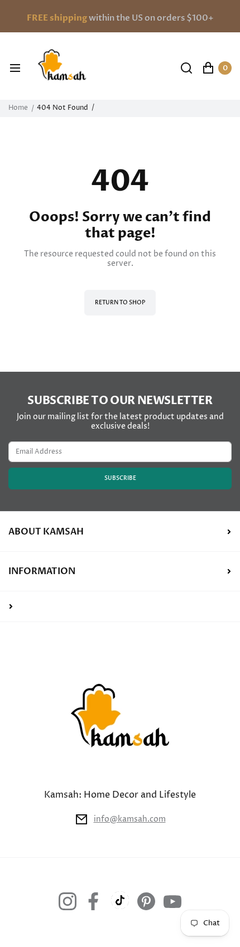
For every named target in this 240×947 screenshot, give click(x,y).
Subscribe (120, 478)
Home (18, 108)
